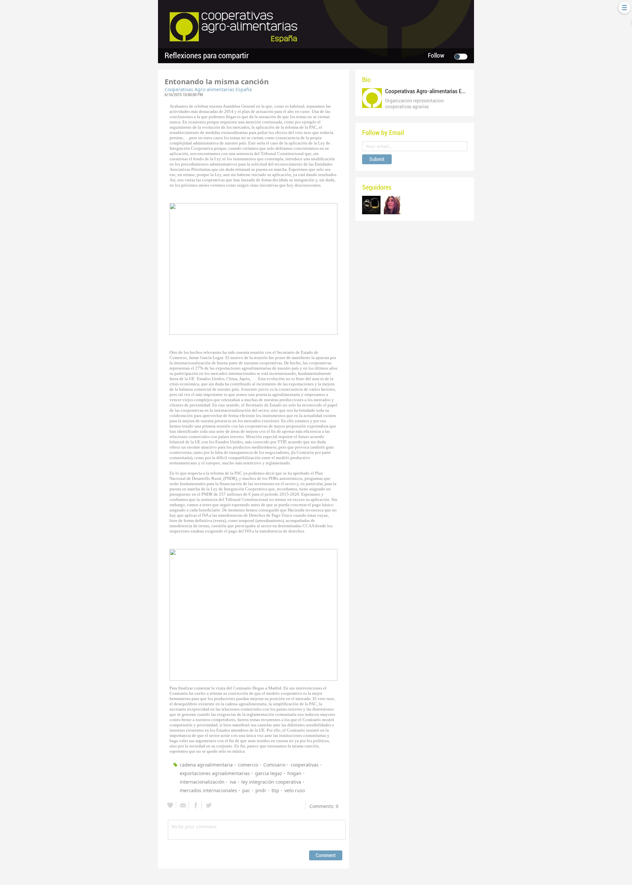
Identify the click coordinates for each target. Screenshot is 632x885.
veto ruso (294, 790)
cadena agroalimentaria (206, 765)
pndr (260, 790)
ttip (275, 790)
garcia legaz (268, 773)
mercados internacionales (208, 790)
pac (246, 790)
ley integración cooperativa (271, 782)
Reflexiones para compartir (207, 56)
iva (233, 782)
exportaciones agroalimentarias (215, 773)
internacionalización (202, 782)
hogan (294, 773)
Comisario (274, 765)
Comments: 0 (323, 806)
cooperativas (305, 765)
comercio (248, 765)
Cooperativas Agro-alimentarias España (208, 89)
